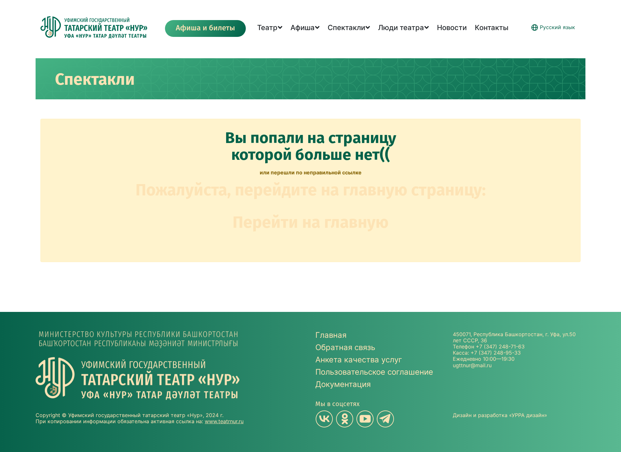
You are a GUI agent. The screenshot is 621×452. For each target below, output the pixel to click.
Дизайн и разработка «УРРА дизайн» (500, 415)
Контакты (491, 27)
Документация (343, 384)
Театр (267, 27)
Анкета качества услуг (358, 359)
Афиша (302, 27)
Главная (330, 335)
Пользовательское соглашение (374, 372)
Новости (452, 27)
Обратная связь (345, 347)
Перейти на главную (310, 222)
